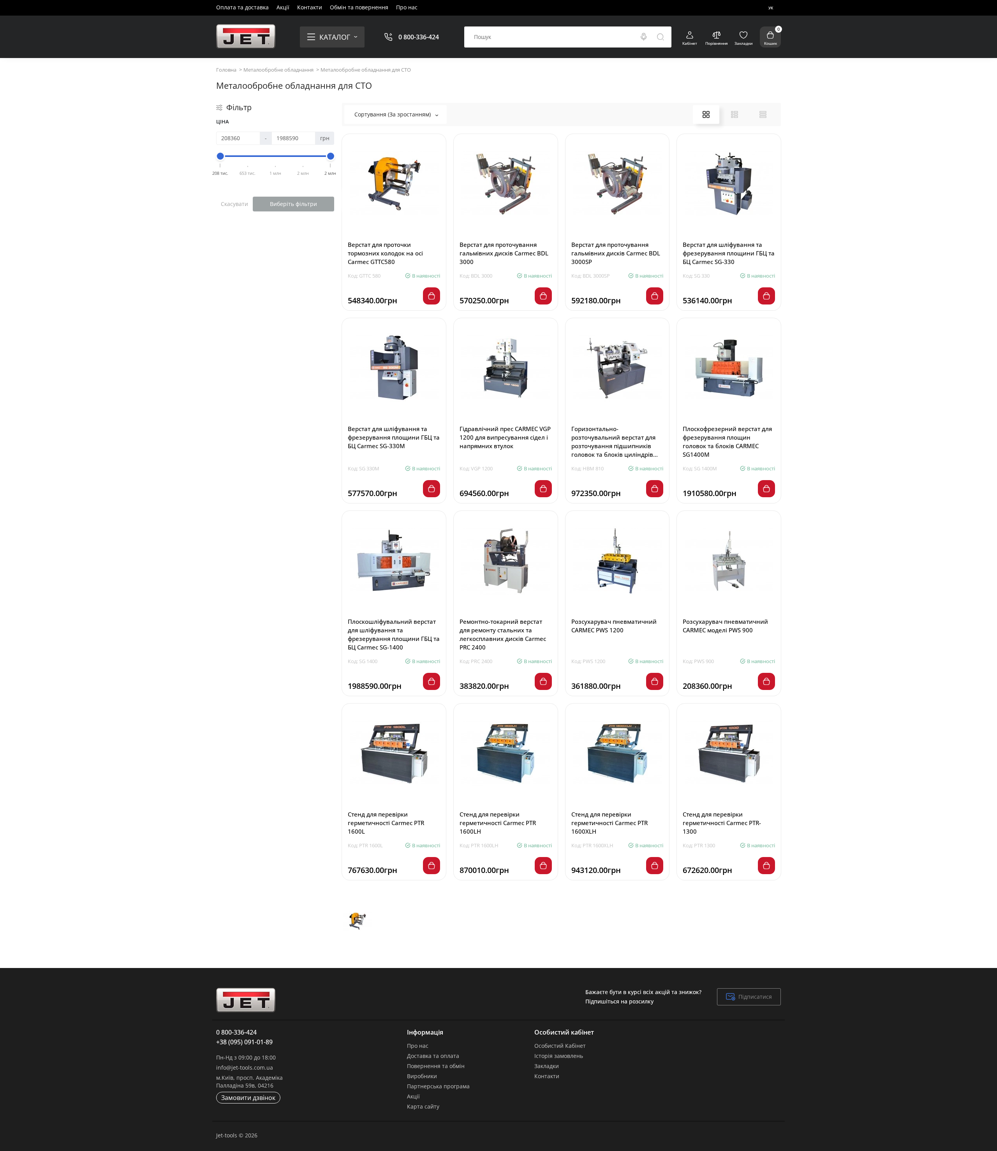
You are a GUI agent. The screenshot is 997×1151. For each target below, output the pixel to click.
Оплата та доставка (242, 7)
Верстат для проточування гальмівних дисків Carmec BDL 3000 (504, 253)
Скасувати (234, 204)
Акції (283, 7)
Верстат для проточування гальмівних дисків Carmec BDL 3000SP (615, 253)
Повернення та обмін (436, 1066)
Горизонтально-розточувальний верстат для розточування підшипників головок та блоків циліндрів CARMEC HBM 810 (613, 442)
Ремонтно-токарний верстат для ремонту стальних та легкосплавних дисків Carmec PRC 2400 (503, 634)
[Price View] (763, 114)
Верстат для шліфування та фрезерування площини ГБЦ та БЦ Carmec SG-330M (394, 437)
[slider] (220, 156)
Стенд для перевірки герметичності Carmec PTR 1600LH (498, 822)
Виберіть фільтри (293, 204)
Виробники (422, 1076)
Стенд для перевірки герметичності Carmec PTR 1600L (386, 822)
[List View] (734, 114)
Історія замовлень (558, 1055)
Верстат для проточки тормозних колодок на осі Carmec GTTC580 (385, 253)
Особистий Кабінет (560, 1045)
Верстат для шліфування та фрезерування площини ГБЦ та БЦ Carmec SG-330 (729, 253)
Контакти (309, 7)
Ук (770, 8)
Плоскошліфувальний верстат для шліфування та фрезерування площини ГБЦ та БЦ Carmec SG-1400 (394, 634)
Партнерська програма (438, 1086)
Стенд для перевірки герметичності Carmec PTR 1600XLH (609, 822)
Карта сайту (423, 1106)
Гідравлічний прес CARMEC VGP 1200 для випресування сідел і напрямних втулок (505, 437)
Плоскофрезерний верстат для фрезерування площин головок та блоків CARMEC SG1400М (727, 441)
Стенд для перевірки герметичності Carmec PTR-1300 (722, 822)
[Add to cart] (431, 295)
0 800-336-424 (418, 37)
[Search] (643, 37)
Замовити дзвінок (248, 1097)
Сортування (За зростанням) (393, 114)
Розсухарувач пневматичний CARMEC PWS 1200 (614, 626)
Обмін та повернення (359, 7)
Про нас (406, 7)
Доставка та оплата (433, 1055)
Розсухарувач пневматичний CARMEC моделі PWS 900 (725, 626)
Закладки (546, 1066)
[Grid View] (706, 114)
